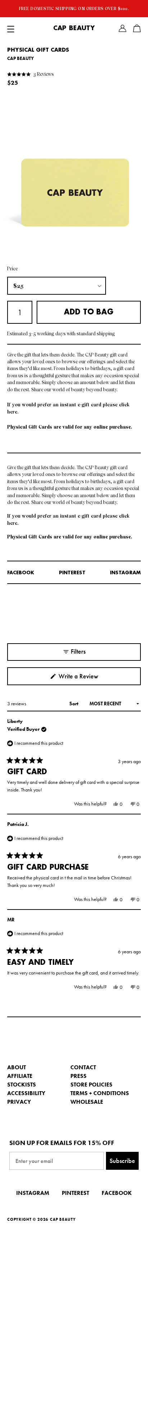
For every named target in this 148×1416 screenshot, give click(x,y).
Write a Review (88, 678)
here (12, 412)
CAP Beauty (74, 28)
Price (12, 269)
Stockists (21, 1084)
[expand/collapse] (10, 28)
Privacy (19, 1102)
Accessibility (26, 1093)
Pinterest (72, 572)
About (16, 1067)
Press (78, 1076)
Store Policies (91, 1084)
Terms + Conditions (99, 1093)
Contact (83, 1067)
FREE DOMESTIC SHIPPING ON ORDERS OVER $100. (74, 8)
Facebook (20, 572)
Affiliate (19, 1076)
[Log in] (122, 28)
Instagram (125, 572)
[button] (30, 74)
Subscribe (122, 1160)
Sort (74, 703)
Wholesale (86, 1102)
